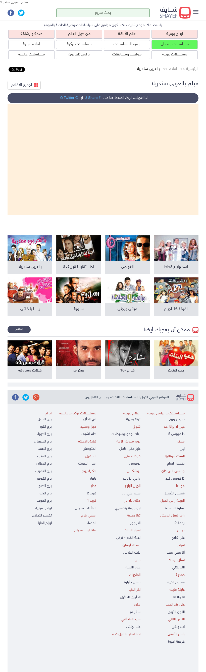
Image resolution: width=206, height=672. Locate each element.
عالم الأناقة (127, 34)
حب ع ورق (177, 419)
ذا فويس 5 (176, 434)
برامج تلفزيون (79, 54)
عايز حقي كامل (129, 449)
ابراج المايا (45, 523)
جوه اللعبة (133, 567)
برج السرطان (43, 441)
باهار (93, 479)
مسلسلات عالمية (31, 54)
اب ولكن (178, 627)
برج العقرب (43, 471)
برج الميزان (44, 464)
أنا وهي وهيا (176, 553)
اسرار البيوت (87, 464)
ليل (182, 449)
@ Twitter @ (69, 98)
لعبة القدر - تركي (128, 538)
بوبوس (134, 464)
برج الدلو (45, 493)
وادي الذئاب (131, 479)
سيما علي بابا (131, 493)
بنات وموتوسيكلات (125, 434)
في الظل (89, 419)
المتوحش (89, 449)
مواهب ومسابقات (126, 54)
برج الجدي (45, 486)
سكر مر (135, 612)
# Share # (93, 98)
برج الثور (46, 427)
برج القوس (44, 479)
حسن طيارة (132, 582)
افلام (173, 69)
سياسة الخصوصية (80, 25)
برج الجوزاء (44, 434)
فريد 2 (91, 493)
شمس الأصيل (174, 493)
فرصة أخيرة (176, 642)
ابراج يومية (174, 34)
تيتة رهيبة (133, 419)
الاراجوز (135, 523)
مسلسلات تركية (79, 44)
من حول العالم (79, 34)
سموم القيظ (175, 582)
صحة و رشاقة (31, 34)
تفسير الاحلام (42, 515)
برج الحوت (44, 501)
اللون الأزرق (176, 612)
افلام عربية (31, 44)
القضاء (91, 523)
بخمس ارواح (176, 464)
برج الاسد (45, 449)
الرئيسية (192, 69)
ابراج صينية (43, 508)
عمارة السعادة (175, 508)
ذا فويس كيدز (174, 479)
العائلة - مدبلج (85, 508)
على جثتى (133, 627)
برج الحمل (45, 419)
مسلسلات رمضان (175, 44)
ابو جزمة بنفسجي (127, 508)
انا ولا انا (179, 597)
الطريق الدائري (130, 597)
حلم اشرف (88, 434)
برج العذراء (44, 456)
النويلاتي (178, 567)
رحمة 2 (180, 523)
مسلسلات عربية (174, 54)
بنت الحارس (131, 553)
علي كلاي (178, 538)
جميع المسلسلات (127, 44)
